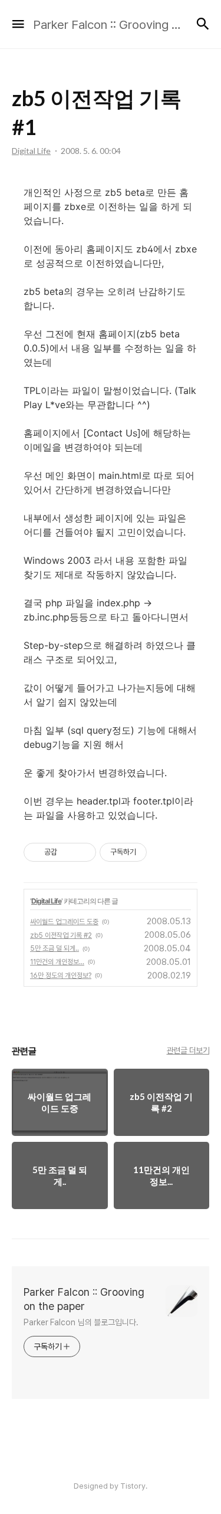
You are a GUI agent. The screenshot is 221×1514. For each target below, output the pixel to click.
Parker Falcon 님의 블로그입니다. (81, 1322)
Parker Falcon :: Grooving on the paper (84, 1299)
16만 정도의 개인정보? (60, 975)
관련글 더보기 (188, 1050)
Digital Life (46, 900)
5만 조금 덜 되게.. (54, 948)
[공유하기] (68, 852)
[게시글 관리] (82, 852)
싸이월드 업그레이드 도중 (64, 922)
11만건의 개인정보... (57, 962)
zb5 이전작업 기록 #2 (61, 935)
